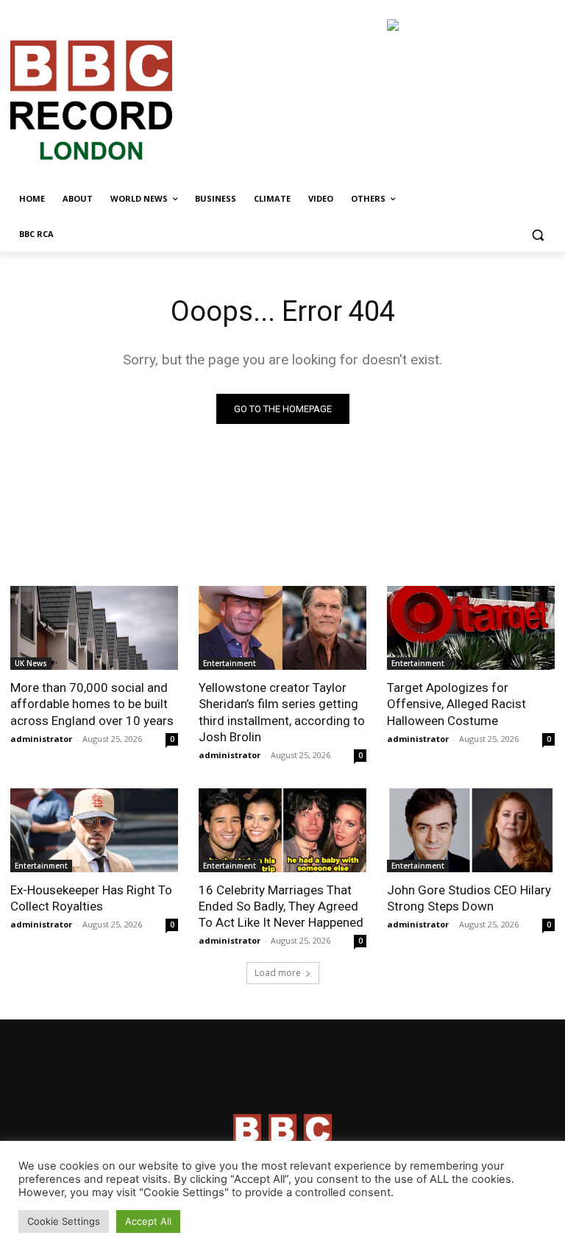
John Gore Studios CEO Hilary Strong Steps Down (469, 898)
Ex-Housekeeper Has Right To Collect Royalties (91, 898)
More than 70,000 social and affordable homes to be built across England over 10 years (92, 703)
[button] (537, 234)
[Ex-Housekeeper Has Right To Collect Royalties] (94, 830)
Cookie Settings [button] (63, 1221)
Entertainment (229, 663)
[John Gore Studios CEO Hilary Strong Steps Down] (471, 830)
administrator (41, 738)
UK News (31, 663)
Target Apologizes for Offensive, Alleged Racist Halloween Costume (456, 703)
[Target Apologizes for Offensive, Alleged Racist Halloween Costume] (471, 628)
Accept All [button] (148, 1221)
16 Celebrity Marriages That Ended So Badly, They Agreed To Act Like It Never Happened (281, 906)
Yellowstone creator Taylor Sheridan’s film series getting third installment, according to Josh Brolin (282, 711)
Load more (278, 972)
